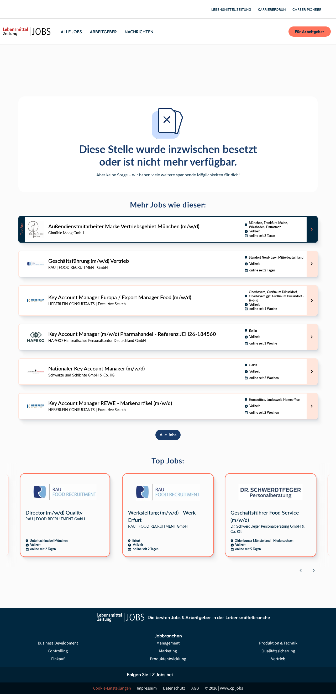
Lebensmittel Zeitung (231, 9)
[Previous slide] (301, 570)
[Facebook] (180, 674)
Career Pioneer (306, 9)
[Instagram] (192, 674)
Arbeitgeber (103, 31)
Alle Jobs (71, 31)
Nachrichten (139, 31)
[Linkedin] (204, 674)
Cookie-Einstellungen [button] (112, 688)
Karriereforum (272, 9)
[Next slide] (313, 570)
